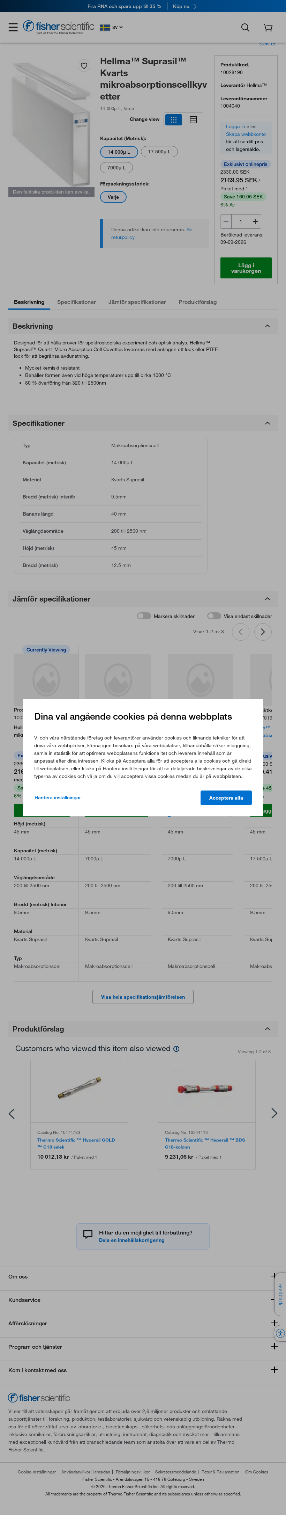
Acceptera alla (226, 798)
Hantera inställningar (58, 797)
